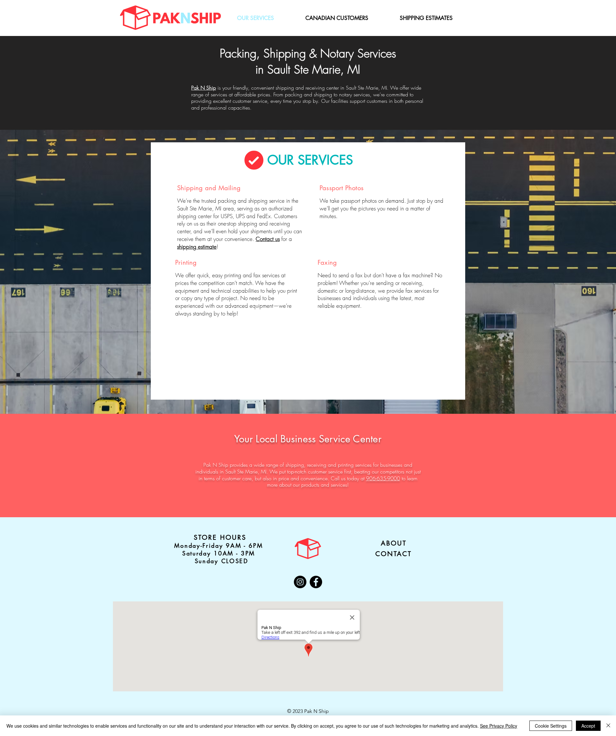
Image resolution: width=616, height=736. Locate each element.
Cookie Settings (551, 726)
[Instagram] (300, 582)
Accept (588, 726)
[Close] (608, 726)
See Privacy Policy (498, 726)
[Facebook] (316, 582)
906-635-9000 (383, 478)
